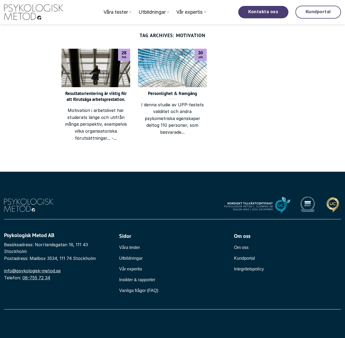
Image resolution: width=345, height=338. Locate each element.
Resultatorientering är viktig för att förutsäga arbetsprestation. (96, 96)
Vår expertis (189, 12)
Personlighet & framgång (172, 93)
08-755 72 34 (36, 277)
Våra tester (116, 12)
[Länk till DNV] (307, 205)
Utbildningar (152, 12)
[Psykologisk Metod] (33, 12)
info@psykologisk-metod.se (32, 270)
